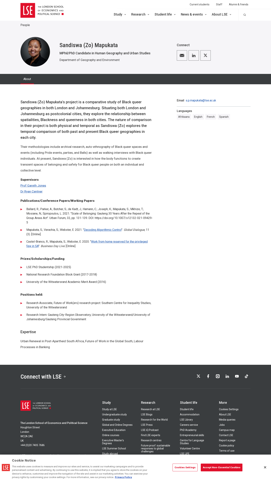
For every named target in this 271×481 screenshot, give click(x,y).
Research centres (151, 440)
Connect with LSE (41, 376)
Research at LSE (150, 409)
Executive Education (114, 430)
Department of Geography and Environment (90, 60)
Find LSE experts (150, 435)
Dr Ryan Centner (31, 191)
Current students (199, 4)
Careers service (189, 424)
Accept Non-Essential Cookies (221, 467)
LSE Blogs (146, 414)
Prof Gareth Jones (33, 185)
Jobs (222, 424)
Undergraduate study (114, 414)
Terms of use (226, 450)
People (25, 25)
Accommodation (189, 414)
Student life (163, 14)
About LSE (219, 14)
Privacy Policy (123, 477)
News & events (192, 14)
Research (138, 14)
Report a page (227, 440)
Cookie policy (226, 445)
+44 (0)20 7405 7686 (32, 445)
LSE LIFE (185, 453)
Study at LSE (109, 409)
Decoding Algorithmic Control (102, 230)
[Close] (265, 467)
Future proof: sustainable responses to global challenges (155, 448)
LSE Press (147, 424)
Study (118, 14)
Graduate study (111, 419)
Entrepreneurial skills (192, 435)
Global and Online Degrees (117, 424)
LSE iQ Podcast (150, 430)
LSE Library (186, 419)
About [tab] (27, 79)
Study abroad (110, 453)
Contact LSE (226, 435)
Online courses (110, 435)
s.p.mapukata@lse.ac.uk (201, 100)
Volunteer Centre (190, 448)
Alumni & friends (238, 4)
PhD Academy (188, 430)
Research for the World (154, 419)
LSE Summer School (114, 448)
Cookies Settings (229, 409)
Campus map (227, 430)
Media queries (227, 419)
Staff (219, 4)
